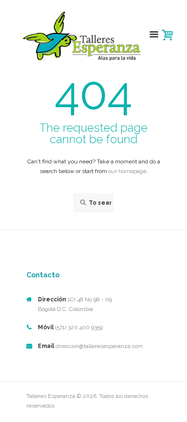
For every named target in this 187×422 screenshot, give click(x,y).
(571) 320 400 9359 (79, 327)
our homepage (127, 171)
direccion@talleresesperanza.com (99, 346)
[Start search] (82, 202)
